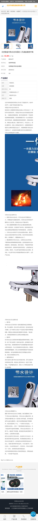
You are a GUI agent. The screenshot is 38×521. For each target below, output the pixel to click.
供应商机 (12, 11)
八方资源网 (14, 508)
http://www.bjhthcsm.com (7, 460)
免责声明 (19, 508)
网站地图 (30, 508)
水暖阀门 (18, 11)
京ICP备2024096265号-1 (24, 503)
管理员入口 (25, 508)
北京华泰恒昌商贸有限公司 (16, 506)
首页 (8, 11)
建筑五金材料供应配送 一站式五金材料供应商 (13, 492)
